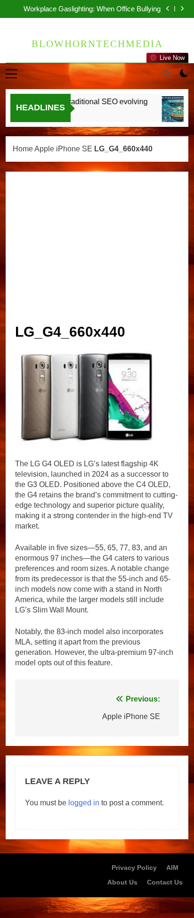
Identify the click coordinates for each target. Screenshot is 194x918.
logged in (83, 803)
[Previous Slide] (168, 9)
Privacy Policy (134, 867)
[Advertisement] (97, 252)
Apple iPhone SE (63, 149)
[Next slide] (182, 9)
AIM (172, 867)
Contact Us (165, 882)
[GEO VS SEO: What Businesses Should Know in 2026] (175, 114)
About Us (122, 882)
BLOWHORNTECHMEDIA (97, 44)
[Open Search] (166, 73)
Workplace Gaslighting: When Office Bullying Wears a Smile (92, 8)
